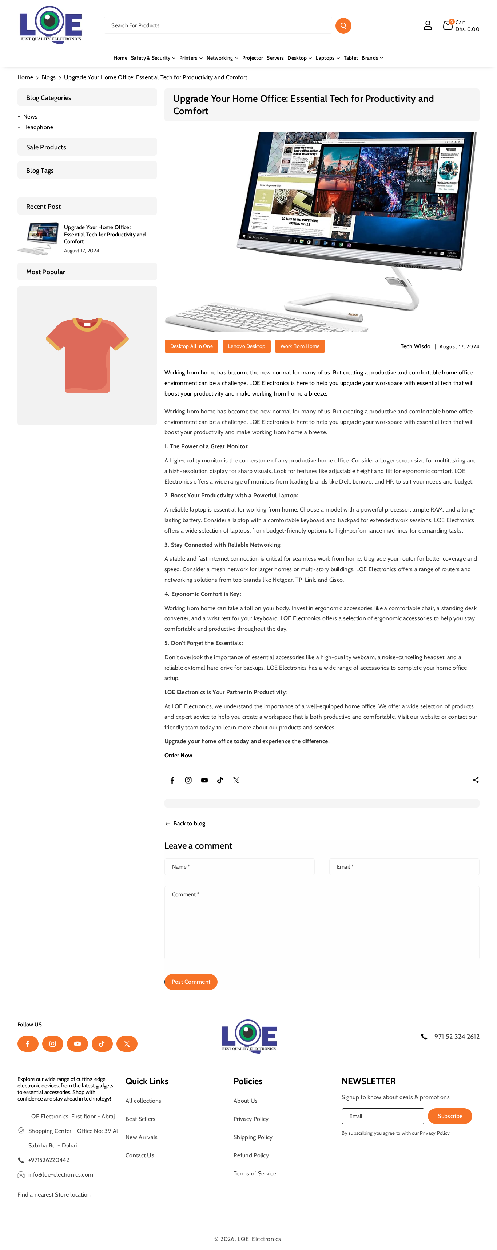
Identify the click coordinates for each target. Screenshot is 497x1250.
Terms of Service (255, 1173)
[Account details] (428, 25)
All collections (144, 1100)
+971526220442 (48, 1160)
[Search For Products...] (343, 26)
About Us (246, 1100)
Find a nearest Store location (54, 1194)
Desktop (297, 58)
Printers (188, 58)
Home (25, 77)
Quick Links (147, 1081)
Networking (220, 58)
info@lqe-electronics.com (60, 1174)
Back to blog (190, 823)
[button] (461, 25)
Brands (370, 58)
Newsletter (369, 1081)
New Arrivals (142, 1137)
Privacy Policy (251, 1118)
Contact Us (140, 1155)
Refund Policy (251, 1155)
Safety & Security (150, 58)
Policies (248, 1081)
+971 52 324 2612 (456, 1037)
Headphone (38, 127)
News (30, 116)
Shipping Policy (253, 1137)
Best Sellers (141, 1118)
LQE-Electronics (259, 1238)
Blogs (48, 77)
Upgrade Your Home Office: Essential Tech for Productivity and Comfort (105, 234)
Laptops (325, 58)
